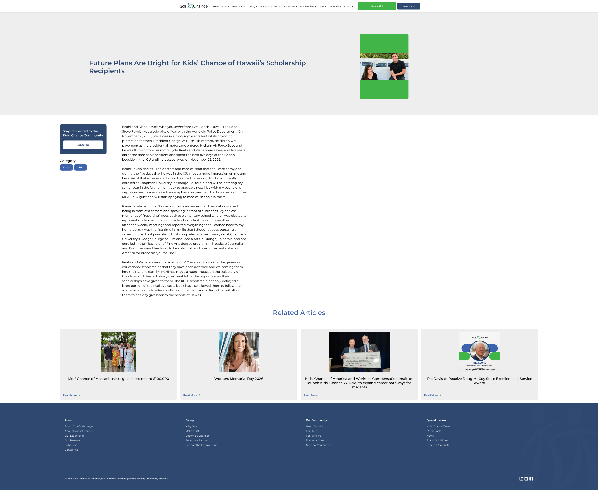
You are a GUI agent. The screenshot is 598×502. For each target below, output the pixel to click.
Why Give (191, 426)
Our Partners (73, 440)
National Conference (318, 445)
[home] (193, 6)
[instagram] (521, 479)
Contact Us (71, 449)
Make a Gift (377, 6)
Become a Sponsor (197, 435)
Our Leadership (74, 435)
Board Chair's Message (79, 426)
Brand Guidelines (437, 440)
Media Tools (434, 431)
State (66, 167)
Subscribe (83, 144)
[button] (252, 6)
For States (312, 431)
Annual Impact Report (78, 431)
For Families (313, 435)
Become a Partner (196, 440)
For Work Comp (315, 440)
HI (80, 167)
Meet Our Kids (221, 6)
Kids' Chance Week (438, 426)
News (430, 435)
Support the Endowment (201, 445)
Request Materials (438, 445)
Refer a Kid (238, 6)
